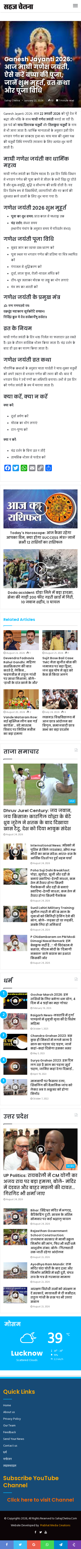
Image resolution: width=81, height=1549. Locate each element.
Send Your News (13, 1439)
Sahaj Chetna (12, 101)
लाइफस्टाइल (9, 1466)
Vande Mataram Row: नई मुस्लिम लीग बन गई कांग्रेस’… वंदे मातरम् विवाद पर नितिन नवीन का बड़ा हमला (20, 725)
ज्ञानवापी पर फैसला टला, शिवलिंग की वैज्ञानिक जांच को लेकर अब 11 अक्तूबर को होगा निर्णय (51, 1087)
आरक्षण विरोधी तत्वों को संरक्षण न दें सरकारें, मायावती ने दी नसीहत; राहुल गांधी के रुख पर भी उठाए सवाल (53, 1295)
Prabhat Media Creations (55, 1525)
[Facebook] (35, 1532)
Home (7, 1405)
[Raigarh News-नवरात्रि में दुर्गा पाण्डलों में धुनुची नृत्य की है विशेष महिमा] (15, 1021)
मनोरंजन (7, 1459)
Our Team (9, 1425)
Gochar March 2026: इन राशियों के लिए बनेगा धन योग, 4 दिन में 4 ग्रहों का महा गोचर (52, 998)
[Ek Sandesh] (18, 6)
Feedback (9, 1432)
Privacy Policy (12, 1419)
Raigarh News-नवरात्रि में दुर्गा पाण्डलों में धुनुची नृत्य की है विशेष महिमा (53, 1019)
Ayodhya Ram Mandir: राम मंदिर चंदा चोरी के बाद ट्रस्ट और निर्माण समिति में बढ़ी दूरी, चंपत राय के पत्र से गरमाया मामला (51, 1270)
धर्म (5, 1452)
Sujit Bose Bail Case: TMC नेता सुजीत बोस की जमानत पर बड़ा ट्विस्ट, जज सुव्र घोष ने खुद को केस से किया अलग (59, 666)
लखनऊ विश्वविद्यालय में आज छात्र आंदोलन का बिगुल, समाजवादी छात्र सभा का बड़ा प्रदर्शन (58, 723)
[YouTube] (45, 1532)
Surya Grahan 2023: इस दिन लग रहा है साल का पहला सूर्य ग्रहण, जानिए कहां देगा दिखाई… (52, 1064)
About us (9, 1412)
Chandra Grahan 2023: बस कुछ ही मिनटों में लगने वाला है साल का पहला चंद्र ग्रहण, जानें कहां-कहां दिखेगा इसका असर (51, 1042)
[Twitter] (40, 1532)
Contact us (10, 1446)
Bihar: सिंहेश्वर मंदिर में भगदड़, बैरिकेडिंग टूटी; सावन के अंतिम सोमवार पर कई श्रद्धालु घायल (51, 1214)
